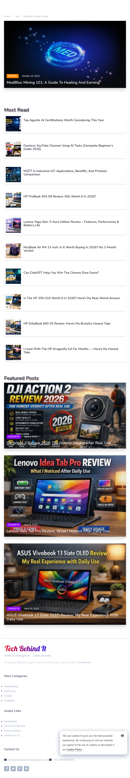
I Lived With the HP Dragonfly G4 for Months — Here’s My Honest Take (71, 350)
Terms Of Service (14, 726)
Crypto (12, 76)
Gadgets (13, 436)
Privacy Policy (12, 731)
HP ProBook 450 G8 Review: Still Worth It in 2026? (60, 196)
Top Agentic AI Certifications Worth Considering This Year (64, 120)
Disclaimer (10, 721)
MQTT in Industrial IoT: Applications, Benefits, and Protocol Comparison (65, 172)
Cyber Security (42, 656)
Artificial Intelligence (17, 656)
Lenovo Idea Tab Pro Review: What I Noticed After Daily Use (58, 531)
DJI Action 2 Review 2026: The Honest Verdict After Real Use (59, 443)
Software (10, 691)
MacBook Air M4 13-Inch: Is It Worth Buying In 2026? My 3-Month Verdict (70, 249)
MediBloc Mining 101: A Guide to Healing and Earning (53, 82)
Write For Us (12, 735)
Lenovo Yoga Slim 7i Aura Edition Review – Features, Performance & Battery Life (71, 223)
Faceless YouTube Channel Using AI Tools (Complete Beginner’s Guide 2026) (68, 147)
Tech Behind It (84, 662)
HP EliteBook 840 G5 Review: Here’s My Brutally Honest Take (67, 323)
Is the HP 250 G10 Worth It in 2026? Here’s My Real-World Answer (72, 298)
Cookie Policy (74, 749)
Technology (11, 686)
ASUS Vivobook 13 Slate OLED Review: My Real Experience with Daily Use (62, 617)
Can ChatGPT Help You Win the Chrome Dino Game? (61, 273)
